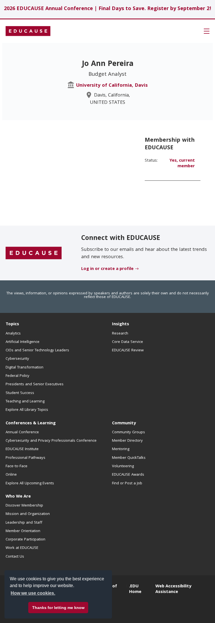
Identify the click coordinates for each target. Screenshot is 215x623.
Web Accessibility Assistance (173, 589)
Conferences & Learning (31, 423)
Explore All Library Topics (27, 410)
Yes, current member (182, 163)
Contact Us (15, 557)
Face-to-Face (16, 466)
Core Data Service (127, 342)
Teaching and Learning (25, 401)
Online (11, 475)
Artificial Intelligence (22, 342)
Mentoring (120, 449)
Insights (120, 324)
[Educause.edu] (34, 253)
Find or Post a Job (127, 483)
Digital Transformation (24, 368)
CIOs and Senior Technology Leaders (37, 350)
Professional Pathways (25, 458)
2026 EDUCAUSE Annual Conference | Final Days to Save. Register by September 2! (107, 9)
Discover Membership (24, 506)
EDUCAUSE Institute (22, 449)
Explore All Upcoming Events (30, 483)
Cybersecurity (17, 359)
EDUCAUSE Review (128, 350)
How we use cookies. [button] (33, 593)
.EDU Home (135, 589)
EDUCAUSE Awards (128, 475)
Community (124, 423)
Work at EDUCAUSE (22, 548)
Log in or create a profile (107, 269)
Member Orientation (23, 531)
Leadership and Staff (24, 523)
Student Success (20, 393)
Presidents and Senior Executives (35, 384)
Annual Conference (22, 432)
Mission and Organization (28, 514)
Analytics (13, 334)
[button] (206, 31)
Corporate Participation (25, 540)
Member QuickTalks (129, 458)
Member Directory (127, 441)
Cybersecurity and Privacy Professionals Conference (51, 441)
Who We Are (18, 496)
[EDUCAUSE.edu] (28, 31)
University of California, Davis (112, 86)
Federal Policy (17, 376)
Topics (12, 324)
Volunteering (123, 466)
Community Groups (128, 432)
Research (120, 334)
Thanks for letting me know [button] (58, 607)
